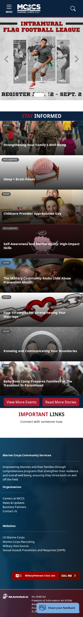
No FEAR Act (39, 596)
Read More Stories (60, 402)
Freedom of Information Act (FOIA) (52, 600)
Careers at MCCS (13, 498)
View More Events (22, 402)
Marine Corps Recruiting (19, 542)
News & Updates (13, 503)
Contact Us (10, 511)
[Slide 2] (48, 95)
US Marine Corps (14, 537)
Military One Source (16, 546)
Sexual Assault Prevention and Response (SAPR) (34, 550)
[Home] (29, 8)
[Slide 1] (38, 95)
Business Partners (14, 507)
